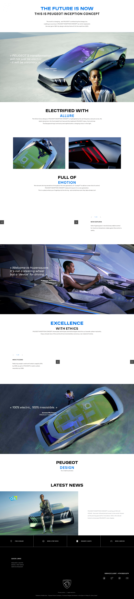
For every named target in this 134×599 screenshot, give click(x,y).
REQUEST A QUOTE (17, 563)
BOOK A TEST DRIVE (17, 565)
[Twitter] (111, 578)
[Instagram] (119, 578)
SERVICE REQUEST (17, 567)
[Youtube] (127, 578)
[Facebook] (104, 578)
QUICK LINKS (16, 559)
